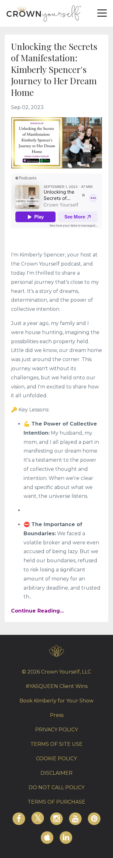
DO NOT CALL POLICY (56, 787)
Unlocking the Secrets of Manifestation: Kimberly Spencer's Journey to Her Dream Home (54, 69)
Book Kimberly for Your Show (56, 701)
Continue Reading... (37, 611)
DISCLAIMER (56, 773)
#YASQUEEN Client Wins (57, 686)
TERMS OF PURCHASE (56, 802)
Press (56, 715)
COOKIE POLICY (56, 759)
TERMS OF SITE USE (56, 744)
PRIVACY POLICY (56, 730)
